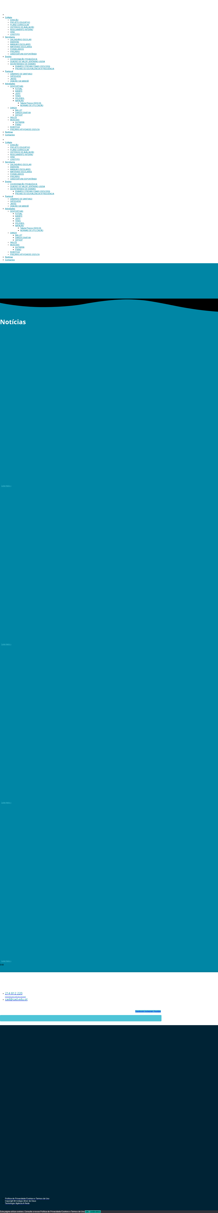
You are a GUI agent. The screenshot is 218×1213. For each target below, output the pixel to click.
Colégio (8, 17)
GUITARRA (19, 122)
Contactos (10, 134)
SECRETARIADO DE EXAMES (23, 64)
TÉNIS (18, 96)
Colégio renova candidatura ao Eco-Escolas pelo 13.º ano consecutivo (52, 480)
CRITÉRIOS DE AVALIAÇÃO (22, 27)
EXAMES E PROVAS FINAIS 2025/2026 (32, 66)
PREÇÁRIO (15, 51)
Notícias (9, 132)
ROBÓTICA (15, 127)
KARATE (18, 91)
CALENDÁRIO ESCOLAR (20, 39)
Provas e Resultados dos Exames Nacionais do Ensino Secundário (50, 955)
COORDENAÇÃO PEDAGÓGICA (23, 59)
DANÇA (13, 108)
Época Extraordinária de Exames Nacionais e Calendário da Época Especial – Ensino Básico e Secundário (78, 638)
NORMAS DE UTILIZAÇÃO (31, 105)
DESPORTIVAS (16, 86)
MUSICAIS (14, 120)
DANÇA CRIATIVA (23, 112)
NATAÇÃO (19, 100)
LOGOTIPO (15, 34)
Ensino (8, 56)
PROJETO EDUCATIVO (20, 22)
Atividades (10, 83)
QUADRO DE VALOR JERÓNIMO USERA (27, 61)
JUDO (17, 93)
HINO (12, 32)
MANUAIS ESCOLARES (20, 44)
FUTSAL (18, 88)
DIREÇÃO (14, 20)
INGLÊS (13, 117)
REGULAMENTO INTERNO (21, 29)
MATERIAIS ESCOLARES (21, 47)
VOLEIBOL (19, 98)
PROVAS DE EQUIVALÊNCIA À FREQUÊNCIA (34, 69)
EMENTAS (14, 42)
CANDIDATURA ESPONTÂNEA (23, 54)
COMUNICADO (12, 797)
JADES (13, 79)
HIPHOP (19, 115)
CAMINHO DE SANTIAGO (21, 74)
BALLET (18, 110)
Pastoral (9, 71)
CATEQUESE (15, 76)
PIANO (18, 124)
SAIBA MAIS (95, 1212)
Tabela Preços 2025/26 (30, 103)
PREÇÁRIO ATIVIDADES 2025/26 (25, 129)
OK (87, 1212)
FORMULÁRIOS (17, 49)
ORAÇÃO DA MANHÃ (19, 81)
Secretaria (10, 37)
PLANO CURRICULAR (19, 25)
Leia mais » (6, 486)
